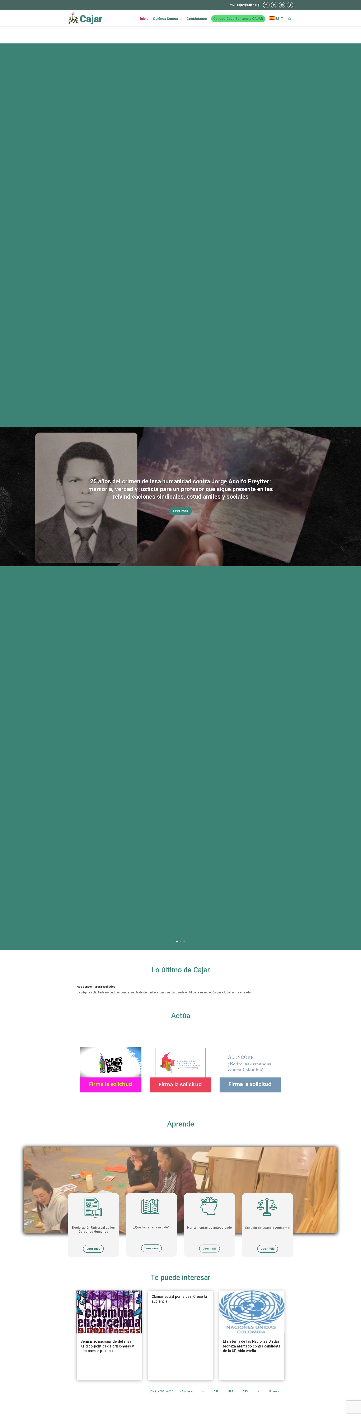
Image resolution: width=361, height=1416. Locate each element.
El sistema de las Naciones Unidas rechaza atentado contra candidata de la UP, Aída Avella (251, 1346)
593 (245, 1391)
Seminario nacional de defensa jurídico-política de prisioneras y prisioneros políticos (107, 1346)
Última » (274, 1391)
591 (216, 1391)
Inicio (144, 19)
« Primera (186, 1391)
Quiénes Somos (165, 19)
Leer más (180, 511)
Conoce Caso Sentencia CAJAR (238, 19)
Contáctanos (197, 19)
